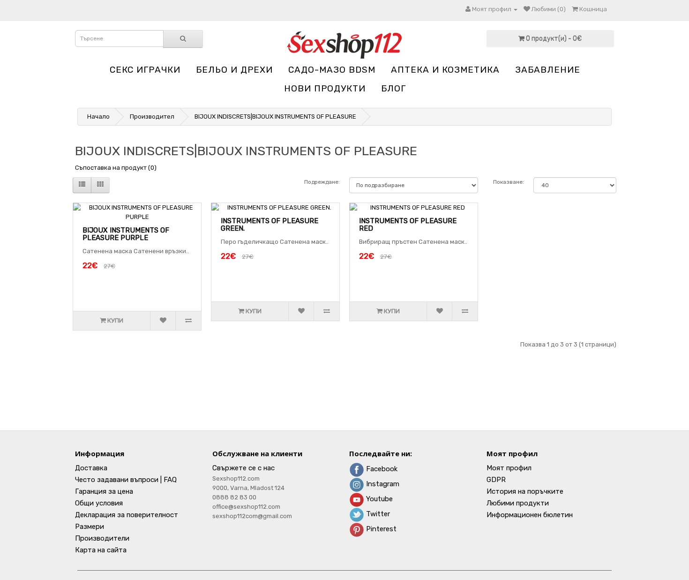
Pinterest (380, 529)
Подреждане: (322, 182)
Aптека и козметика (445, 69)
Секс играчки (145, 69)
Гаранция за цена (104, 491)
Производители (102, 538)
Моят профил (509, 468)
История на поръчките (525, 491)
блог (393, 88)
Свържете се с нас (243, 468)
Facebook (380, 469)
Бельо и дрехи (234, 69)
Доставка (91, 468)
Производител (152, 116)
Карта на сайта (101, 550)
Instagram (381, 484)
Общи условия (99, 503)
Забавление (547, 69)
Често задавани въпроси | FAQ (126, 479)
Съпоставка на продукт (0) (116, 167)
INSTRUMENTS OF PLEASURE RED (408, 225)
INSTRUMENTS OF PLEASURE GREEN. (269, 225)
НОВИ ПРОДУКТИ (325, 88)
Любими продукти (518, 503)
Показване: (508, 182)
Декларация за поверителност (126, 515)
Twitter (377, 514)
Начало (98, 116)
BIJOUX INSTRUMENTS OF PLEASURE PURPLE (125, 234)
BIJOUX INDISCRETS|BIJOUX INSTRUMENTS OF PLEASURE (275, 116)
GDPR (496, 479)
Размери (89, 526)
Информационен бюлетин (530, 515)
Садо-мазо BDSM (331, 69)
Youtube (378, 499)
